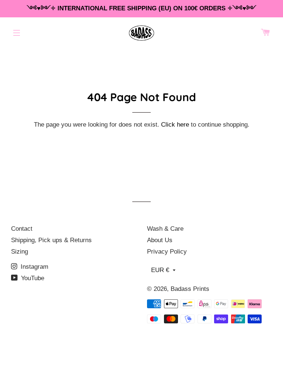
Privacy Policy (167, 251)
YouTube (31, 278)
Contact (21, 228)
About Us (159, 240)
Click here (175, 124)
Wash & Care (165, 228)
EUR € (160, 270)
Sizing (19, 251)
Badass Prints (190, 288)
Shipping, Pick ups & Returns (51, 240)
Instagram (33, 266)
